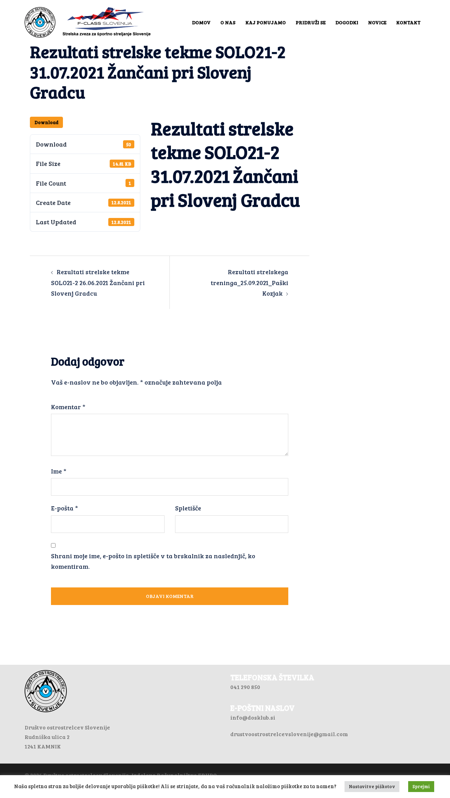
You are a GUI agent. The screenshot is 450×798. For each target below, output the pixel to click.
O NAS (228, 22)
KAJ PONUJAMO (265, 22)
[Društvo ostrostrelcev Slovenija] (88, 21)
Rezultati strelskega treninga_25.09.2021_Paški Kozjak (249, 282)
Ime (58, 471)
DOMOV (201, 22)
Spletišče (188, 508)
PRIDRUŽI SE (311, 22)
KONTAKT (408, 22)
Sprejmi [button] (421, 786)
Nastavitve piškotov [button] (372, 786)
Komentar (68, 407)
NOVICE (377, 22)
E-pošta (64, 508)
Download (46, 122)
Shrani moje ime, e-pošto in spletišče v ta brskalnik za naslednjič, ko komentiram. (153, 561)
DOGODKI (346, 22)
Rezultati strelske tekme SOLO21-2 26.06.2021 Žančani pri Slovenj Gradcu (98, 282)
